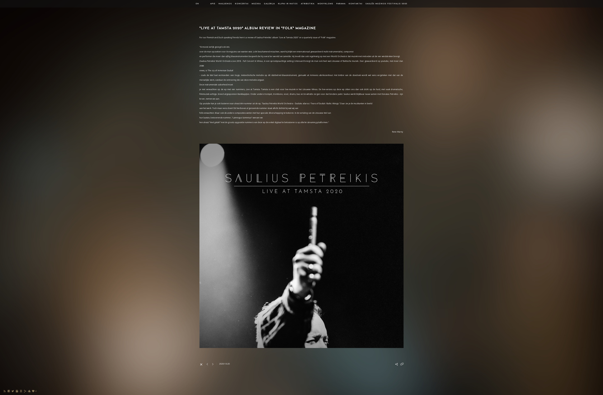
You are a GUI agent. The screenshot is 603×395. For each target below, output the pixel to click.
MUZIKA (256, 4)
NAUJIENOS (225, 4)
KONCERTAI (242, 4)
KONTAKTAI (355, 4)
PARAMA (341, 4)
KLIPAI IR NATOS (288, 4)
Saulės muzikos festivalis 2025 (386, 4)
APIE (212, 4)
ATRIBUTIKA (308, 4)
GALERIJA (269, 4)
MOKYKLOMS (325, 4)
